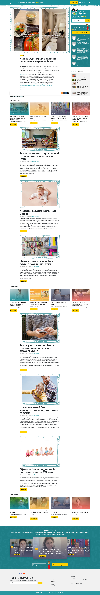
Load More (50, 523)
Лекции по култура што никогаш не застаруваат (17, 511)
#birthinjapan (22, 84)
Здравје (33, 2)
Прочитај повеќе (13, 124)
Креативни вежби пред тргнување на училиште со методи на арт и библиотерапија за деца (18, 304)
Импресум (52, 579)
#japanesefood (44, 84)
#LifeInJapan (22, 85)
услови (23, 96)
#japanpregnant (28, 84)
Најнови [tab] (74, 71)
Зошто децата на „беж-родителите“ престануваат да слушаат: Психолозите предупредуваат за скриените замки (39, 512)
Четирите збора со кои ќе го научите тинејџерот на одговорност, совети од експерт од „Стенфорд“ (80, 512)
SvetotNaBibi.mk (61, 593)
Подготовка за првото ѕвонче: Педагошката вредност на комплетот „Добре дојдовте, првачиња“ (80, 304)
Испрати (87, 20)
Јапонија (11, 96)
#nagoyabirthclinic (34, 84)
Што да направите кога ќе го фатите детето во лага (59, 511)
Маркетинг (53, 581)
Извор (21, 89)
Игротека (37, 2)
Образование (22, 2)
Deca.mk (51, 593)
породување (18, 96)
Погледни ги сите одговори (39, 565)
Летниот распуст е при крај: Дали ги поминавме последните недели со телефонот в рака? (80, 118)
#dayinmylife (31, 85)
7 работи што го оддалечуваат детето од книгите (60, 303)
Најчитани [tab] (81, 71)
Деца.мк (31, 64)
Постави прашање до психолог (60, 565)
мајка (14, 96)
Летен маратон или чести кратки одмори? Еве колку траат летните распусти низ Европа (17, 118)
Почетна (52, 577)
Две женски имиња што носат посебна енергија (39, 117)
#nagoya (39, 84)
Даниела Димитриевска (15, 121)
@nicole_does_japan (23, 74)
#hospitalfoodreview (51, 84)
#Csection (27, 85)
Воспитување (28, 2)
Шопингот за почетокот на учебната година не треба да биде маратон (59, 117)
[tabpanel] (80, 84)
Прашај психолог (74, 2)
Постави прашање (81, 32)
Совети (41, 2)
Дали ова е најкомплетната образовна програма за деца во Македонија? (38, 303)
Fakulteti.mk (55, 593)
